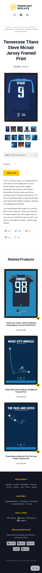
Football (16, 484)
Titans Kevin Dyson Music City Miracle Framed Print (21, 391)
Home (8, 27)
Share (22, 543)
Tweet (13, 543)
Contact (29, 504)
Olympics (34, 484)
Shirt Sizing (24, 501)
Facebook (12, 518)
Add (17, 549)
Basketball (24, 484)
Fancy (26, 549)
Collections (18, 27)
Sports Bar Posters (18, 504)
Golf (22, 487)
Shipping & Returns (11, 501)
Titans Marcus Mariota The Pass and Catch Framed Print (21, 457)
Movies (34, 487)
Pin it (31, 543)
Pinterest (32, 518)
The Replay (34, 501)
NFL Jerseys (30, 27)
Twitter (22, 518)
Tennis (28, 487)
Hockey (16, 487)
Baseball (9, 484)
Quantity (6, 164)
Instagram (23, 520)
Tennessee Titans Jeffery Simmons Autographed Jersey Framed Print (21, 324)
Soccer (9, 487)
